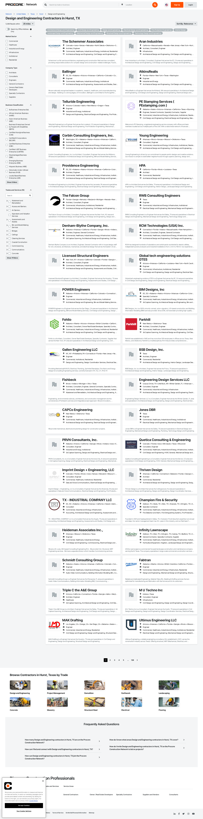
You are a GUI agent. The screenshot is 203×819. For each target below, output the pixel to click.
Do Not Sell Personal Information (76, 813)
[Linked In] (175, 814)
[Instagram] (188, 814)
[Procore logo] (14, 4)
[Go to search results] (30, 195)
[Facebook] (179, 814)
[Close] (43, 781)
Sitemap (91, 813)
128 (132, 660)
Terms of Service (57, 813)
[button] (6, 41)
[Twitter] (183, 814)
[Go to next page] (137, 660)
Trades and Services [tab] (51, 786)
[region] (24, 797)
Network (31, 4)
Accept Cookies (23, 805)
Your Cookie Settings (24, 811)
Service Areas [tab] (69, 786)
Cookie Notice (33, 801)
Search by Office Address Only (20, 30)
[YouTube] (193, 814)
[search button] (155, 5)
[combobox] (138, 5)
